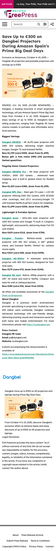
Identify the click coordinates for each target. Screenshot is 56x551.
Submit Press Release (17, 540)
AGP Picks (7, 4)
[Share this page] (52, 24)
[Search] (39, 24)
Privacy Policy (36, 546)
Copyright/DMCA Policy (14, 546)
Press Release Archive (32, 535)
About (16, 535)
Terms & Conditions (40, 540)
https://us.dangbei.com (38, 324)
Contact (50, 546)
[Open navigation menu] (4, 24)
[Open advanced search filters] (45, 24)
